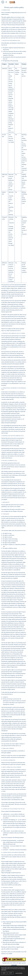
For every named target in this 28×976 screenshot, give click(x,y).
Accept (10, 973)
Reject (4, 973)
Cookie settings (18, 973)
